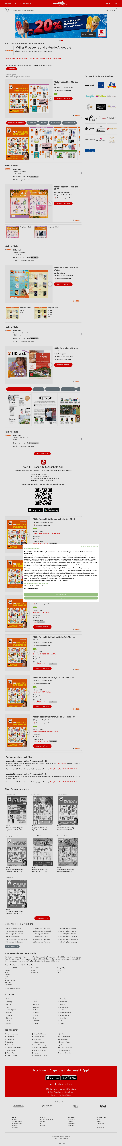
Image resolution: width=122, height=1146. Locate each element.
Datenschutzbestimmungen (89, 546)
